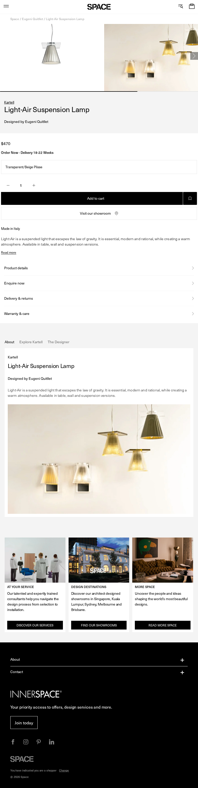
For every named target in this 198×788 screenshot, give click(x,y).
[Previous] (4, 56)
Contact (16, 671)
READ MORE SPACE (162, 625)
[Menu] (6, 7)
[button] (192, 7)
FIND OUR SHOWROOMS (99, 625)
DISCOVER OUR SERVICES (34, 625)
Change (64, 770)
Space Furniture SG (99, 7)
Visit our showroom (95, 213)
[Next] (194, 56)
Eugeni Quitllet (32, 18)
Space (14, 18)
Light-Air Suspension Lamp (65, 18)
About (15, 659)
